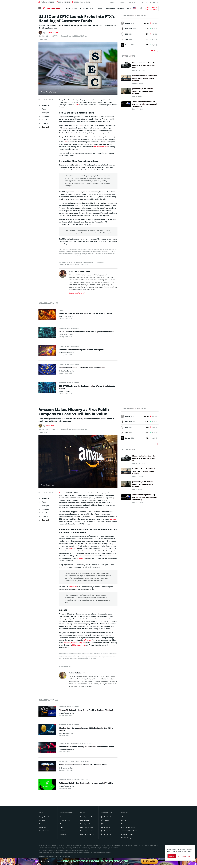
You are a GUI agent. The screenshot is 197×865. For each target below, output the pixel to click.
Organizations (65, 820)
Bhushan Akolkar (51, 32)
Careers (124, 824)
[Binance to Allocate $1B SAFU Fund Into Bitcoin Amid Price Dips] (47, 315)
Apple (81, 558)
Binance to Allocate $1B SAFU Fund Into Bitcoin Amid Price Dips (85, 313)
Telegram (45, 116)
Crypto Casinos (109, 8)
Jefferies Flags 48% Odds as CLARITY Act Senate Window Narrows (142, 91)
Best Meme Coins (86, 831)
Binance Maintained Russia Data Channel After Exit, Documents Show (144, 65)
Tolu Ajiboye (49, 426)
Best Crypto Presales (87, 824)
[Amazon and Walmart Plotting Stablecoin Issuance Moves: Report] (47, 748)
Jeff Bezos (87, 640)
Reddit (44, 120)
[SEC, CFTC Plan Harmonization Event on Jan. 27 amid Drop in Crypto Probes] (47, 388)
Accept (171, 856)
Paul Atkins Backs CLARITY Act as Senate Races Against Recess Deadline (144, 78)
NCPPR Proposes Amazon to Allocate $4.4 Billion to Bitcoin (83, 765)
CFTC (61, 139)
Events (62, 827)
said (66, 142)
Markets (42, 820)
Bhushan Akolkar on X (76, 293)
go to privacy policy (184, 856)
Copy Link (45, 127)
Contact (122, 2)
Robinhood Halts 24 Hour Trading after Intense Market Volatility (86, 783)
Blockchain (43, 827)
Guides (74, 8)
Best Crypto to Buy (86, 817)
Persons (62, 824)
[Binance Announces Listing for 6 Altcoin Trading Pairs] (47, 351)
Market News (79, 264)
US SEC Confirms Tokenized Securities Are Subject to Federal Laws (87, 331)
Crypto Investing (85, 8)
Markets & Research (123, 8)
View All (153, 51)
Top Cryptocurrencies (134, 15)
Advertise (132, 2)
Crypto (41, 824)
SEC (77, 105)
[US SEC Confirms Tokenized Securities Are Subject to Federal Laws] (47, 333)
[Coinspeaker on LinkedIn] (154, 2)
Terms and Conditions (129, 831)
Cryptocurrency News (67, 264)
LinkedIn (45, 123)
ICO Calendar (97, 8)
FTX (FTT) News (76, 262)
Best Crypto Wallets (87, 834)
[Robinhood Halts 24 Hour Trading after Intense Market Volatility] (47, 785)
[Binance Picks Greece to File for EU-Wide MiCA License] (47, 370)
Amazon (62, 493)
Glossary (63, 834)
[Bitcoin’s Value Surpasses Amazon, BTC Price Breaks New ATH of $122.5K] (47, 730)
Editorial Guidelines (128, 827)
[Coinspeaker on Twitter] (146, 2)
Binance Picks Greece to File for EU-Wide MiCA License (82, 368)
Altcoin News (86, 262)
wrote (109, 170)
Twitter (44, 109)
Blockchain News (97, 262)
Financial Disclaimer (128, 834)
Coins (62, 817)
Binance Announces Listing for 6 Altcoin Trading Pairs (81, 350)
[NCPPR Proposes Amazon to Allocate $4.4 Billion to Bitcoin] (47, 767)
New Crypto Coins (86, 827)
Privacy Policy (126, 838)
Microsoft (72, 548)
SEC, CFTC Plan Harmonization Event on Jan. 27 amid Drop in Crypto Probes (87, 387)
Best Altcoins (84, 820)
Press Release (44, 831)
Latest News (128, 56)
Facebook (45, 105)
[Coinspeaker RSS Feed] (158, 2)
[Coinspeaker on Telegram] (150, 2)
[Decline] (192, 847)
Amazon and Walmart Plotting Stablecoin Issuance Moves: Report (86, 746)
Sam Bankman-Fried (100, 147)
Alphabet (113, 519)
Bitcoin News (63, 761)
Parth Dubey (65, 391)
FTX (80, 125)
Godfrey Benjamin (67, 353)
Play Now (149, 861)
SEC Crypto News (64, 262)
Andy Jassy (73, 587)
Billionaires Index (78, 645)
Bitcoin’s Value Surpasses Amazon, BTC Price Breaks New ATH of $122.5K (86, 729)
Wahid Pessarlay (67, 733)
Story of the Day (85, 743)
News (68, 8)
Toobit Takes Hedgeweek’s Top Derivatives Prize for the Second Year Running (144, 104)
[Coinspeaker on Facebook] (142, 2)
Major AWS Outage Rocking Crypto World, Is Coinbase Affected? (86, 710)
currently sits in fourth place (74, 642)
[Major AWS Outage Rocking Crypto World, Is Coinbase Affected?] (47, 712)
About (112, 2)
